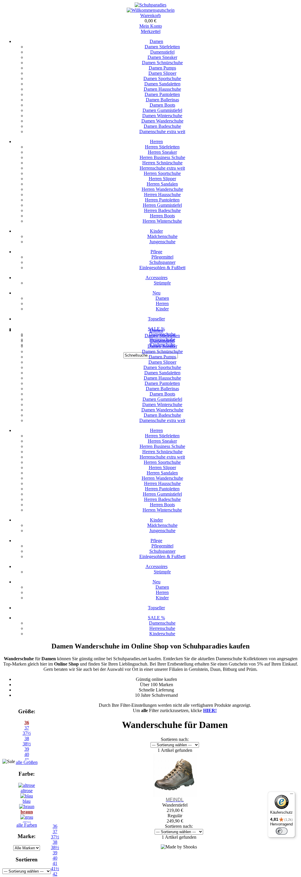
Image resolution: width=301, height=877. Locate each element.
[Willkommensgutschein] (151, 10)
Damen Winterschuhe (162, 115)
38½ (27, 743)
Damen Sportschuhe (162, 78)
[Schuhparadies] (150, 4)
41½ (55, 868)
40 (55, 858)
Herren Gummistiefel (162, 205)
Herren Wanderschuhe (162, 189)
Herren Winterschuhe (162, 221)
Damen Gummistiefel (162, 110)
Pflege (156, 251)
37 (26, 727)
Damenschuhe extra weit (162, 131)
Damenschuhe (162, 623)
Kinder (156, 231)
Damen (156, 41)
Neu (156, 292)
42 (55, 873)
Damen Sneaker (162, 57)
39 (26, 749)
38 (26, 738)
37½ (27, 733)
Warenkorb (150, 15)
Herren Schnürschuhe (162, 162)
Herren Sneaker (162, 152)
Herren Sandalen (162, 183)
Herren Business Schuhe (162, 157)
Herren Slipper (162, 178)
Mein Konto (150, 26)
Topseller (156, 318)
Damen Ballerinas (162, 99)
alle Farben (26, 825)
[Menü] (291, 795)
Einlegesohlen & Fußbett (162, 267)
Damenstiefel (162, 51)
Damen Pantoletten (162, 94)
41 (55, 863)
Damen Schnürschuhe (162, 62)
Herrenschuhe (162, 628)
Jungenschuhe (162, 241)
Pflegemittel (162, 256)
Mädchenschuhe (162, 236)
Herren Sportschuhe (162, 173)
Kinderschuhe (162, 633)
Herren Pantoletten (162, 199)
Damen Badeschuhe (162, 126)
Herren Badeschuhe (162, 210)
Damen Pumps (162, 67)
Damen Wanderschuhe (162, 120)
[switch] (281, 831)
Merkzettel (150, 31)
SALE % (156, 617)
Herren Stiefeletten (162, 146)
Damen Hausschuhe (162, 89)
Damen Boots (162, 104)
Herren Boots (162, 215)
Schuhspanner (162, 262)
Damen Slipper (162, 73)
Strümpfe (162, 282)
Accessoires (157, 277)
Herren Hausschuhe (162, 194)
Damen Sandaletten (162, 83)
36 (26, 722)
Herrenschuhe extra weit (162, 168)
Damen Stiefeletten (162, 46)
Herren (156, 141)
